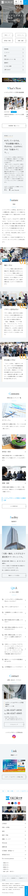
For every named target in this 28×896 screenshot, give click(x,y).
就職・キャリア (6, 839)
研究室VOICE (6, 854)
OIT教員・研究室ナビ (8, 851)
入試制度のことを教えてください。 (14, 613)
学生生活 (4, 843)
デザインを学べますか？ (12, 607)
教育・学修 (5, 835)
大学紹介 (4, 823)
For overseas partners (8, 858)
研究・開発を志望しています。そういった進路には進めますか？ (14, 636)
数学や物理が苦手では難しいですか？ (14, 621)
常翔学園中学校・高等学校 (7, 885)
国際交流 (4, 847)
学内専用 (3, 880)
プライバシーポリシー (6, 878)
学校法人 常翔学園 (5, 883)
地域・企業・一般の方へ (8, 871)
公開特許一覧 (4, 889)
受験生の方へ (6, 863)
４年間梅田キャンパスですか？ (14, 667)
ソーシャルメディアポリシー (14, 876)
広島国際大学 (17, 883)
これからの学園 (5, 887)
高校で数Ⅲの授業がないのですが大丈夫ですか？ (14, 628)
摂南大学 (11, 883)
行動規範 (9, 889)
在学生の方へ (6, 865)
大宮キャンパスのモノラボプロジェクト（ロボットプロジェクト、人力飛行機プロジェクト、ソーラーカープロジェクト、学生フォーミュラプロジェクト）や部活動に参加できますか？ (14, 649)
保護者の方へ (6, 867)
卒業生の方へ (6, 869)
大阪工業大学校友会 (16, 889)
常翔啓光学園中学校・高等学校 (19, 885)
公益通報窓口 (20, 887)
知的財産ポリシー (14, 878)
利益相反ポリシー (22, 878)
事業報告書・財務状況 (13, 887)
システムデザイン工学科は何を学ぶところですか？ (14, 600)
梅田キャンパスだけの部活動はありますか (14, 660)
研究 (3, 831)
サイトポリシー (5, 876)
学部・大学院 (5, 827)
